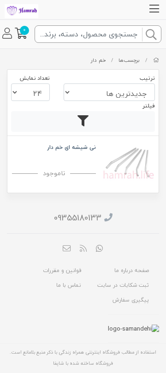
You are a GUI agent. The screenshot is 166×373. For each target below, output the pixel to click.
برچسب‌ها (129, 60)
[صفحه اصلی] (156, 60)
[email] (67, 249)
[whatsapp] (100, 249)
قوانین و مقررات (62, 270)
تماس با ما (68, 285)
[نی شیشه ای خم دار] (128, 161)
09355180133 (77, 218)
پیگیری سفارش (131, 300)
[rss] (83, 249)
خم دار (98, 60)
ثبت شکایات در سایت (123, 285)
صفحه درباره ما (131, 270)
